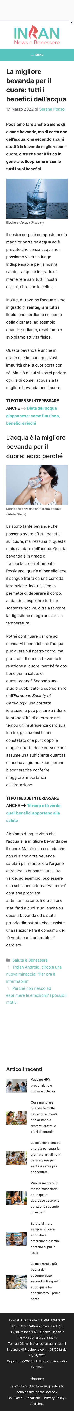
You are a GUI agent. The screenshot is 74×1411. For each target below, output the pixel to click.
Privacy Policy (54, 1398)
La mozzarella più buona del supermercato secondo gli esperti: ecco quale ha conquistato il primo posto (45, 1281)
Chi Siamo (15, 1398)
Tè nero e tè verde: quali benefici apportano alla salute (34, 813)
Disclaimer (37, 1404)
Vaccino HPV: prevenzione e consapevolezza (43, 1085)
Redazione (33, 1398)
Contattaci (37, 1367)
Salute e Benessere (30, 960)
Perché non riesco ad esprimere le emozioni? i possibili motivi (36, 995)
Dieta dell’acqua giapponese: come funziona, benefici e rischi (33, 415)
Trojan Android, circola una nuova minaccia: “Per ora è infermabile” (34, 974)
